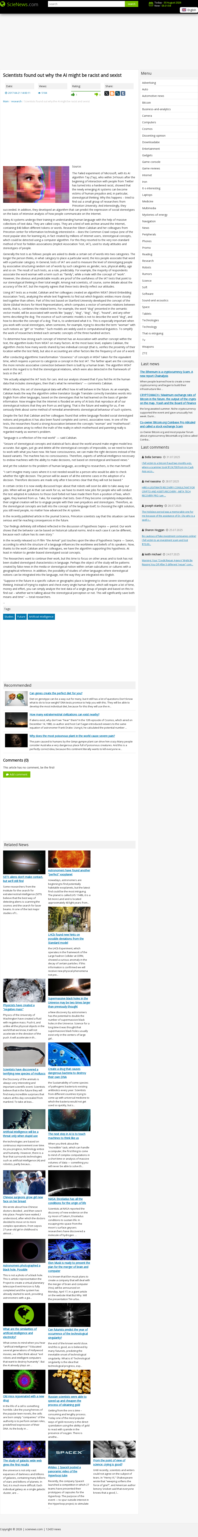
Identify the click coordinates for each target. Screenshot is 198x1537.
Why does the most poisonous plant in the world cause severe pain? (72, 736)
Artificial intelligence (41, 616)
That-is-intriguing (152, 333)
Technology (149, 327)
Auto (145, 89)
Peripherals (149, 234)
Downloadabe (151, 142)
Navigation (149, 221)
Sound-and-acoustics (155, 300)
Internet (147, 175)
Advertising (149, 83)
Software (148, 294)
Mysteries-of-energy (154, 214)
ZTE (144, 353)
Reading (147, 254)
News (145, 228)
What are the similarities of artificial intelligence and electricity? (20, 1333)
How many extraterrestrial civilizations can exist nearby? (64, 714)
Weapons (148, 346)
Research (148, 261)
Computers (149, 122)
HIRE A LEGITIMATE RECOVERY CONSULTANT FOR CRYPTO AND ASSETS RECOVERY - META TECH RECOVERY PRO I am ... (168, 491)
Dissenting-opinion (154, 135)
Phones (147, 241)
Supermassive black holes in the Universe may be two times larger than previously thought (69, 1002)
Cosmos (147, 129)
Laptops (147, 195)
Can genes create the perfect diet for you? (56, 693)
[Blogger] (112, 93)
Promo (146, 247)
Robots (146, 267)
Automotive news (153, 96)
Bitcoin (146, 102)
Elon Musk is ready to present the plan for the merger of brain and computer (69, 1267)
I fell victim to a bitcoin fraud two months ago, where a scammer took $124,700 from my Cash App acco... (168, 467)
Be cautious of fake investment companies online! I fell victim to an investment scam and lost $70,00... (169, 540)
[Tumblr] (123, 93)
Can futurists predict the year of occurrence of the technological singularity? (68, 1333)
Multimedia (149, 208)
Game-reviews (151, 168)
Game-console (151, 162)
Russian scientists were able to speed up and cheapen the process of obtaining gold (67, 1401)
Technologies (150, 320)
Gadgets (147, 155)
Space (146, 307)
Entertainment (151, 148)
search (131, 4)
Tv (143, 340)
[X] (106, 93)
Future (21, 616)
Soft (144, 287)
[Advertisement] (99, 39)
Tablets (146, 313)
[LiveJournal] (117, 93)
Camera (147, 116)
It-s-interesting (151, 188)
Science (147, 280)
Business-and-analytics (156, 109)
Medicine (147, 201)
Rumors (147, 274)
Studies (9, 616)
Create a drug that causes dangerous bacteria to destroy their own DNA (67, 1073)
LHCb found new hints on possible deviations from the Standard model (66, 938)
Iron (144, 181)
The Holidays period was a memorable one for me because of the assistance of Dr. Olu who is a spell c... (168, 516)
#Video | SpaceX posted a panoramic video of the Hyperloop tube (64, 1471)
